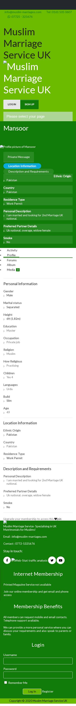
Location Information (22, 166)
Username (10, 655)
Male (10, 295)
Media (13, 269)
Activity (12, 250)
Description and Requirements (28, 171)
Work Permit (14, 203)
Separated (13, 307)
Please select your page (26, 116)
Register (47, 691)
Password (9, 669)
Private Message (19, 157)
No (8, 242)
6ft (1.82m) (13, 318)
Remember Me (17, 682)
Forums (12, 260)
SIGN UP (29, 104)
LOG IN (12, 104)
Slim (9, 400)
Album (11, 265)
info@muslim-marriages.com (22, 12)
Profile (11, 255)
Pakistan (12, 180)
